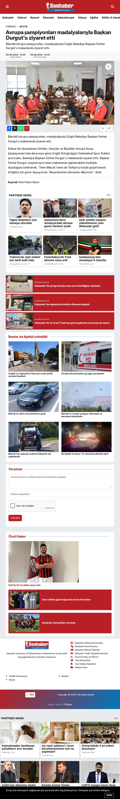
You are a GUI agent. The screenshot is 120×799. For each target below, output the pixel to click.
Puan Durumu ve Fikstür (86, 657)
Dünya (82, 17)
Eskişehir (8, 17)
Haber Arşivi (81, 667)
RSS (32, 695)
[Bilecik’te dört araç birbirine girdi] (33, 396)
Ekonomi (48, 17)
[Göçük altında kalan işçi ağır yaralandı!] (86, 356)
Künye (12, 680)
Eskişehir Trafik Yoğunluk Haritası (91, 653)
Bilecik (24, 27)
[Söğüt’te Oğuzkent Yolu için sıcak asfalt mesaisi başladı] (33, 356)
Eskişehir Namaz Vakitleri (87, 650)
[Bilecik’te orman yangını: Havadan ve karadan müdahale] (86, 396)
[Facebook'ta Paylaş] (9, 128)
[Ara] (112, 6)
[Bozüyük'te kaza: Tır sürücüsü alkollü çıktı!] (86, 437)
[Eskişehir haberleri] (60, 7)
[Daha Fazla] (26, 128)
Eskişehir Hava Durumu (86, 646)
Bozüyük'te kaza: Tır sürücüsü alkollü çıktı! (84, 454)
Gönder (15, 518)
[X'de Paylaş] (15, 128)
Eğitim (94, 17)
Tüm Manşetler (82, 660)
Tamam (109, 795)
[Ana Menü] (7, 6)
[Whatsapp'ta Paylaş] (21, 128)
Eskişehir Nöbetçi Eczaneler (89, 643)
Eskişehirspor (66, 17)
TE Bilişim (67, 704)
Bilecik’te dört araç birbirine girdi (27, 414)
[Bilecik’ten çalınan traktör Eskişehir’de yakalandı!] (33, 437)
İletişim (65, 676)
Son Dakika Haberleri (85, 664)
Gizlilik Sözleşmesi (18, 676)
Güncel (21, 17)
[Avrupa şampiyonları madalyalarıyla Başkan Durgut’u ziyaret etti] (60, 93)
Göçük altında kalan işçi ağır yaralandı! (82, 374)
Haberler (11, 27)
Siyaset (34, 17)
